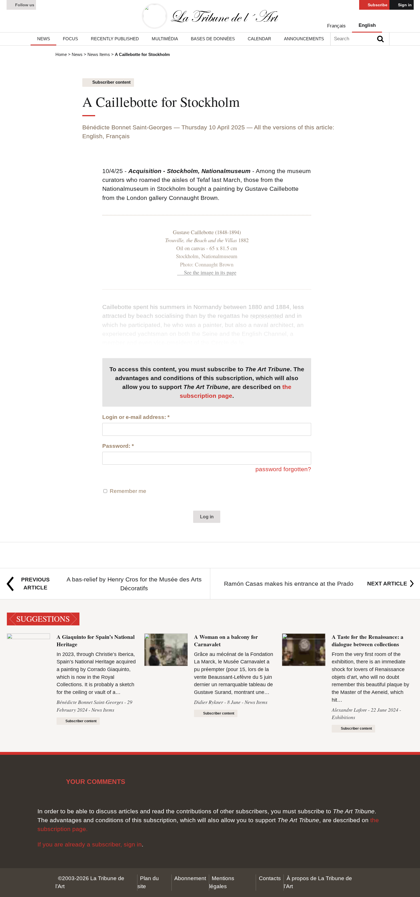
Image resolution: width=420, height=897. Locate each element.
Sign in (404, 5)
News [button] (43, 38)
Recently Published (115, 38)
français (336, 26)
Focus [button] (70, 38)
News (77, 54)
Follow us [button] (24, 5)
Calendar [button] (259, 38)
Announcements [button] (304, 38)
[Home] (210, 16)
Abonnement (190, 878)
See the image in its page (210, 272)
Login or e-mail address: (135, 417)
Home (61, 54)
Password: (118, 446)
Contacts (270, 878)
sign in (133, 844)
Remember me (128, 491)
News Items (98, 54)
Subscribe (377, 5)
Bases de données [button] (213, 38)
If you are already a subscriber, (80, 844)
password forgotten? (283, 469)
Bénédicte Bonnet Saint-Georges (127, 127)
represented (266, 315)
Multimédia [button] (165, 38)
